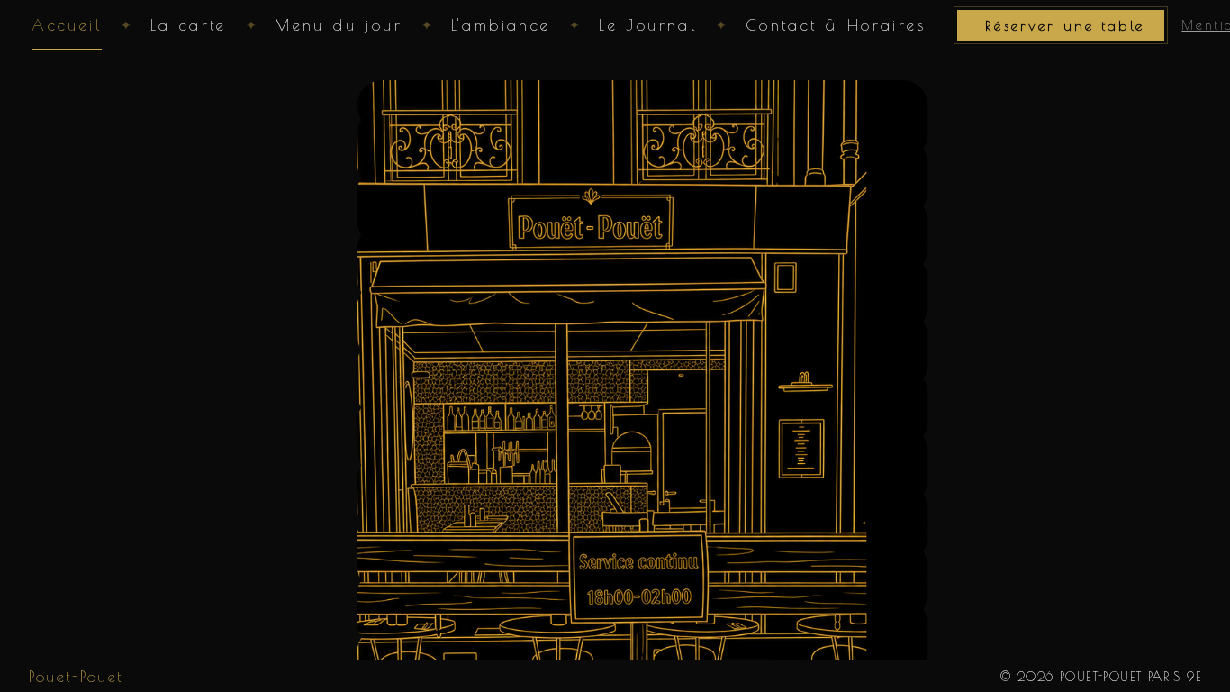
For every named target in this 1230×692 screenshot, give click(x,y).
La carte (188, 25)
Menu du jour (338, 25)
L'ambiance (501, 25)
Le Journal (648, 25)
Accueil (67, 25)
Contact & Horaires (836, 25)
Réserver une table (1060, 25)
